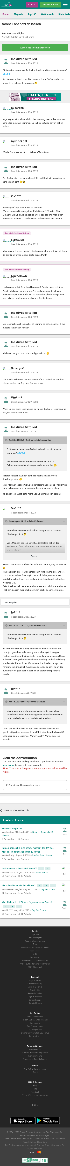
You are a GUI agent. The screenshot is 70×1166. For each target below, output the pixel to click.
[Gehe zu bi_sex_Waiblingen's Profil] (64, 869)
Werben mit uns (35, 1056)
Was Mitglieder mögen (35, 941)
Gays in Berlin (35, 980)
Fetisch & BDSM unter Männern (35, 1020)
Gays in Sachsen (35, 996)
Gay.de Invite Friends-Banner (35, 1059)
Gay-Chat (35, 934)
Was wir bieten (42, 947)
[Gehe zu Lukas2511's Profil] (6, 242)
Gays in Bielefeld (35, 987)
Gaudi (35, 1072)
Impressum (35, 957)
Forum (5, 14)
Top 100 (32, 14)
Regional (35, 977)
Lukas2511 (17, 239)
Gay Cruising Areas (35, 1026)
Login (31, 4)
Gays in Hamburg (35, 984)
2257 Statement (35, 967)
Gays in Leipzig (35, 1000)
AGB (35, 954)
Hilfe (35, 1089)
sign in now (9, 765)
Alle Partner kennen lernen (35, 1069)
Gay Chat (50, 1132)
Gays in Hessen (35, 1003)
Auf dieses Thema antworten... (24, 785)
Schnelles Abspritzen (12, 828)
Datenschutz (27, 960)
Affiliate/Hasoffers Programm (35, 1052)
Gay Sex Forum (26, 37)
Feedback (35, 1092)
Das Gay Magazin (35, 938)
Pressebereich (35, 1049)
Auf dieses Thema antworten (35, 47)
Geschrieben (24, 63)
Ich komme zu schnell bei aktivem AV (19, 868)
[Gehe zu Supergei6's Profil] (6, 110)
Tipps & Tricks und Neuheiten (35, 1095)
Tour (35, 944)
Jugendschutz (41, 960)
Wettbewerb (47, 14)
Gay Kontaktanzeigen (39, 1135)
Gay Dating (35, 1013)
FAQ (35, 1085)
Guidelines (35, 951)
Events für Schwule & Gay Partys (35, 1033)
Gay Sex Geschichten (42, 855)
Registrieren (50, 4)
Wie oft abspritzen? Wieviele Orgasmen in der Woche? (27, 902)
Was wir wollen (27, 947)
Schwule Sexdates (35, 1016)
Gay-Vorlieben (35, 1036)
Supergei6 (18, 107)
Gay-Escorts (35, 1023)
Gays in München (35, 993)
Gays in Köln (35, 990)
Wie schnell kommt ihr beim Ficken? (19, 885)
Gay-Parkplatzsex (35, 1029)
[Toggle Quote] (6, 440)
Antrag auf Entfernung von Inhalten (35, 964)
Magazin (18, 14)
